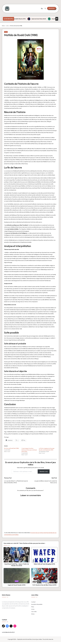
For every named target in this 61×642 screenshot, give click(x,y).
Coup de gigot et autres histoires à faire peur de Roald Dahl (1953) (29, 450)
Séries (32, 614)
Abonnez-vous (44, 471)
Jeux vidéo (34, 611)
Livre (6, 32)
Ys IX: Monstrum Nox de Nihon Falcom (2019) (44, 585)
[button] (51, 8)
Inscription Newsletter (36, 604)
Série (16, 560)
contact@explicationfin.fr (8, 632)
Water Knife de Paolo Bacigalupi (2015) (44, 564)
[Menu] (42, 8)
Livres (32, 609)
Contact (33, 602)
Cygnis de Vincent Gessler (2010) (16, 585)
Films (32, 607)
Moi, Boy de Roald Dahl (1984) (11, 448)
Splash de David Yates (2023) (28, 19)
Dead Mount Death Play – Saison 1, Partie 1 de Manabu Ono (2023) (16, 564)
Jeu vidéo (44, 581)
